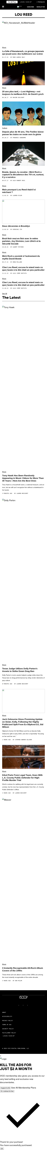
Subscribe (30, 7)
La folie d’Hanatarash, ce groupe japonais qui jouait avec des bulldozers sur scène (23, 52)
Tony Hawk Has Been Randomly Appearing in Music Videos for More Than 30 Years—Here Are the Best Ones (23, 478)
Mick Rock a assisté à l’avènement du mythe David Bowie (21, 257)
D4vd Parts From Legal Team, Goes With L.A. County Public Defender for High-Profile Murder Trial (22, 777)
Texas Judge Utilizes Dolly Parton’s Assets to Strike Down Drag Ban (19, 669)
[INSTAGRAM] (21, 1005)
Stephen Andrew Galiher (23, 739)
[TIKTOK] (25, 1005)
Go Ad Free (12, 2)
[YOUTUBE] (30, 1005)
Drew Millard (17, 262)
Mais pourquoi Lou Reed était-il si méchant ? (19, 190)
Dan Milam (18, 980)
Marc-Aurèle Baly (19, 57)
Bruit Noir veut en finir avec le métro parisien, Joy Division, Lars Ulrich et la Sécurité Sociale (21, 241)
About (4, 1012)
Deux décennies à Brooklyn (16, 226)
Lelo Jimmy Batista (20, 273)
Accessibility (7, 1016)
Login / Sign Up (26, 2)
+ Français (40, 2)
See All (4, 293)
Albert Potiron (18, 247)
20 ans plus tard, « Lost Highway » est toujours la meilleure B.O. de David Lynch (23, 92)
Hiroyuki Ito (17, 229)
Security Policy (8, 1029)
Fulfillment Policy (9, 1033)
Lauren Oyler (17, 195)
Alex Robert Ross (19, 180)
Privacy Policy (7, 1020)
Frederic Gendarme (19, 137)
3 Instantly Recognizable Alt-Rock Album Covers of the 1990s (22, 969)
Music (4, 47)
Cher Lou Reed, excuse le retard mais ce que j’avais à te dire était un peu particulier (23, 268)
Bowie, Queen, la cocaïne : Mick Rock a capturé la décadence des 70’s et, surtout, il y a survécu (23, 174)
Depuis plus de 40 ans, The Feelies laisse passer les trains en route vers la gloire (23, 133)
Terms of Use (6, 1024)
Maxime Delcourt (18, 97)
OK (2, 1149)
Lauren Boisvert (22, 493)
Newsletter (41, 7)
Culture (4, 128)
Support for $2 (5, 1088)
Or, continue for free (7, 1091)
